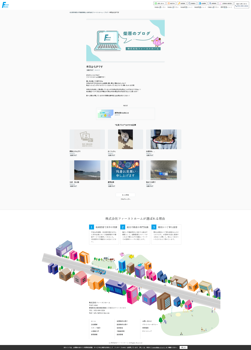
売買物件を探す (122, 321)
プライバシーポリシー (150, 324)
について (226, 7)
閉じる (183, 347)
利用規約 (145, 328)
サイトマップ (147, 331)
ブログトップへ (125, 199)
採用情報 (214, 3)
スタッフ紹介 (95, 328)
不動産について (186, 7)
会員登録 (183, 3)
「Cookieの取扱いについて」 (158, 347)
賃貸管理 (120, 334)
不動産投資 (121, 331)
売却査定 (193, 3)
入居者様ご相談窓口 (227, 3)
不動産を (160, 7)
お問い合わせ (160, 3)
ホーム (93, 321)
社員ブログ (90, 70)
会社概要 (203, 3)
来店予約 (172, 3)
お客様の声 (95, 331)
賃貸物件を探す (122, 324)
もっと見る (125, 195)
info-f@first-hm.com (101, 313)
